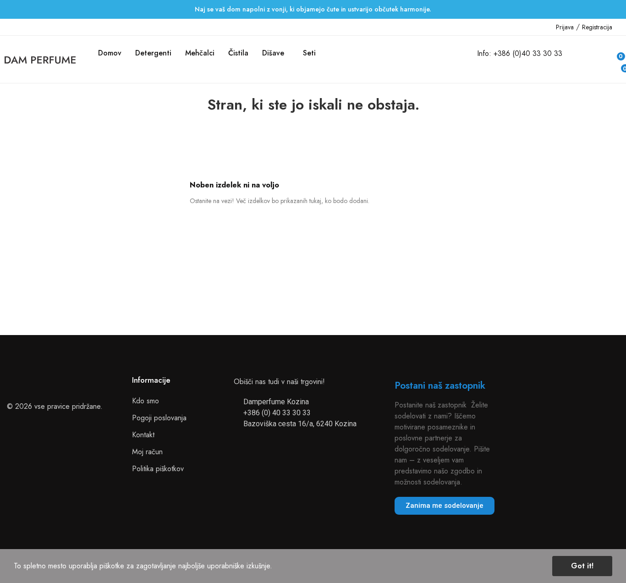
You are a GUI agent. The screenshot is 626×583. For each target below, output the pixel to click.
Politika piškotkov (158, 468)
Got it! (582, 566)
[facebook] (7, 27)
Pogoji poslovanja (159, 417)
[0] (617, 66)
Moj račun (147, 451)
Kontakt (143, 434)
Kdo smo (145, 401)
